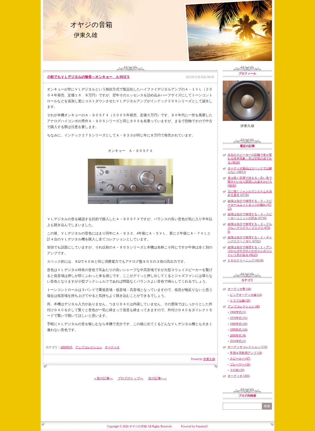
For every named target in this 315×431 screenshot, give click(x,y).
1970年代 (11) (238, 318)
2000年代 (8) (238, 335)
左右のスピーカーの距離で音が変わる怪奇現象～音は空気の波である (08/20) (250, 158)
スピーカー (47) (240, 358)
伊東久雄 (209, 359)
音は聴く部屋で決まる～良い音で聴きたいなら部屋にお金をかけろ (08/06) (250, 181)
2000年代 (66, 347)
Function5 (201, 426)
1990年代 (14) (238, 329)
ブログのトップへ (130, 378)
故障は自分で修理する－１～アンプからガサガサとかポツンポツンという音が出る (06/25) (250, 251)
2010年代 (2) (238, 341)
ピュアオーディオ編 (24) (246, 295)
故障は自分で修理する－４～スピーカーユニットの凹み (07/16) (250, 216)
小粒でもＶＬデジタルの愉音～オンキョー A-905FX (88, 77)
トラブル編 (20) (240, 300)
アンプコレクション (88, 347)
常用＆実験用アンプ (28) (246, 353)
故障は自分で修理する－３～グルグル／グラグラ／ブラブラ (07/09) (250, 227)
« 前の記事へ (103, 378)
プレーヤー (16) (240, 364)
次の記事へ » (157, 378)
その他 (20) (237, 370)
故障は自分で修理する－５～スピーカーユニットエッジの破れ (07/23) (250, 204)
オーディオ (112, 347)
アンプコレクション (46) (244, 306)
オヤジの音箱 (91, 25)
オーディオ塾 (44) (239, 289)
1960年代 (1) (238, 312)
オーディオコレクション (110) (247, 347)
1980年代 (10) (238, 324)
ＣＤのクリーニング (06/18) (246, 260)
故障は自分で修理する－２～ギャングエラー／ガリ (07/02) (250, 239)
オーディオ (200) (239, 376)
